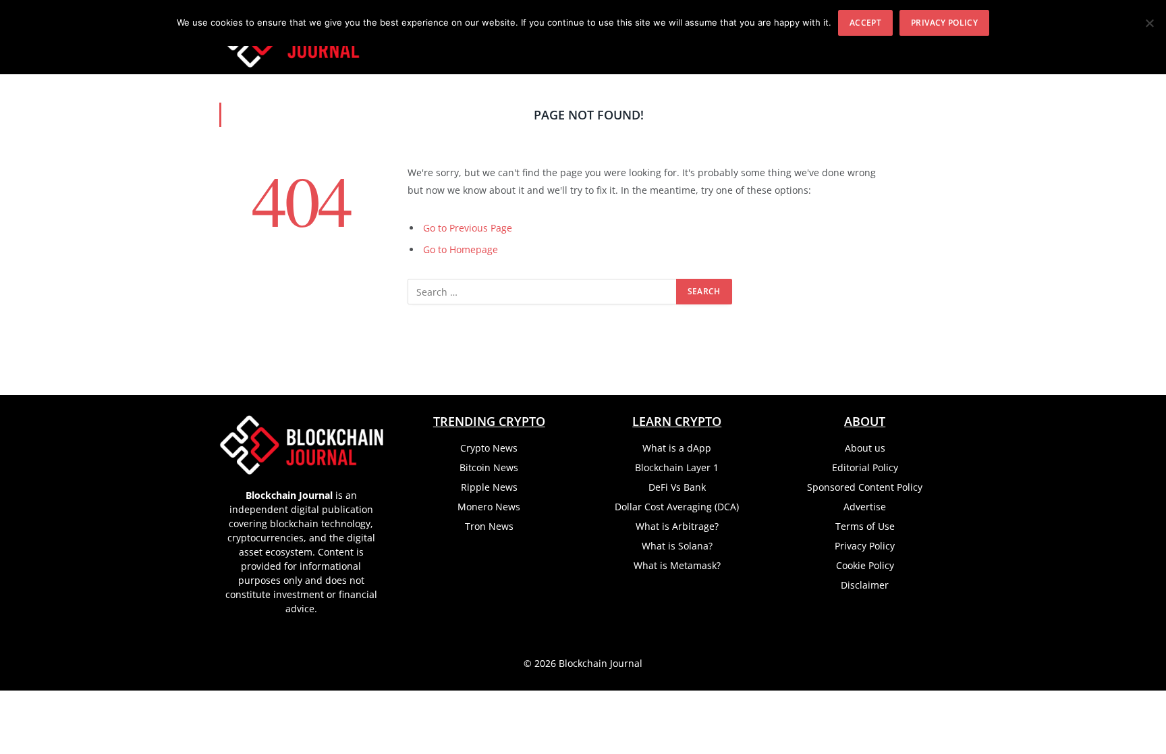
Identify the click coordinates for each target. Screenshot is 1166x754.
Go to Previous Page (467, 227)
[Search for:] (542, 291)
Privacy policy (944, 22)
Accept (865, 22)
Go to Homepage (460, 249)
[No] (1149, 23)
